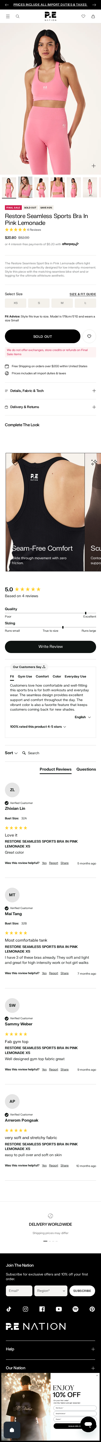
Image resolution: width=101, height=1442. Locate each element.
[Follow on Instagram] (25, 1309)
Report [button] (53, 863)
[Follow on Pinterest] (92, 1309)
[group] (50, 590)
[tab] (56, 770)
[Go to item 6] (90, 187)
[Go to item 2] (25, 187)
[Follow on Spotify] (75, 1309)
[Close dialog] (97, 1375)
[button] (50, 230)
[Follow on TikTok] (9, 1309)
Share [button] (65, 863)
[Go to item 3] (41, 187)
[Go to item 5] (74, 187)
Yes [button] (44, 863)
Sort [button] (9, 753)
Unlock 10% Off (75, 1426)
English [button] (81, 717)
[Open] (12, 1430)
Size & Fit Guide (83, 294)
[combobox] (47, 1290)
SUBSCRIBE (82, 1291)
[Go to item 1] (9, 187)
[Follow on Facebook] (42, 1309)
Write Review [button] (50, 646)
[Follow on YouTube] (59, 1309)
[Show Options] (64, 1290)
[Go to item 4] (57, 187)
